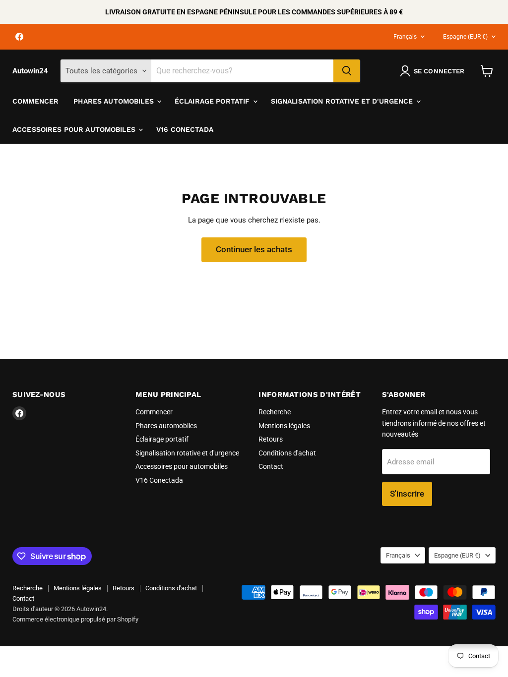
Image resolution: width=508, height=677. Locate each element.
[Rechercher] (346, 70)
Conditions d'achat (287, 453)
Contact (270, 466)
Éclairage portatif (213, 101)
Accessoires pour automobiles (74, 129)
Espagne (465, 36)
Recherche (274, 412)
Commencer (35, 101)
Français (405, 36)
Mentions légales (284, 426)
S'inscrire (407, 494)
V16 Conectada (184, 129)
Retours (270, 439)
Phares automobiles (114, 101)
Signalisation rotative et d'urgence (343, 101)
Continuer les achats (254, 249)
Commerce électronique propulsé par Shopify (75, 619)
